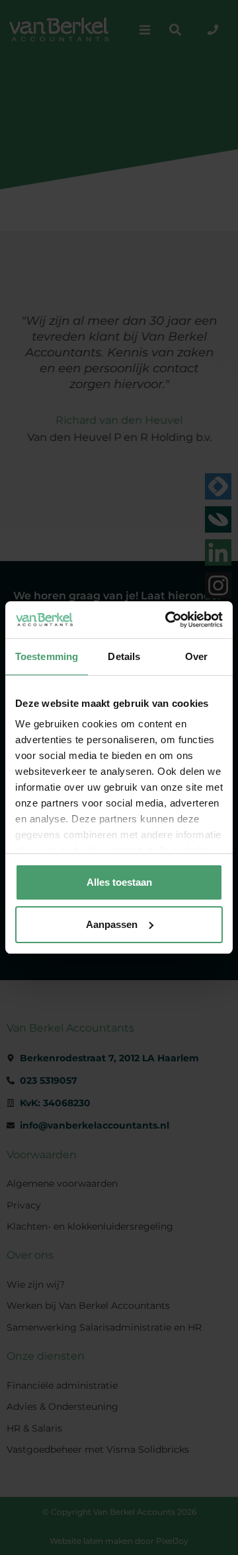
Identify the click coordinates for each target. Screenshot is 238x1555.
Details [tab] (124, 656)
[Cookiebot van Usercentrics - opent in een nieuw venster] (168, 619)
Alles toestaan (119, 882)
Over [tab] (196, 656)
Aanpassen (112, 924)
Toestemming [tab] (46, 656)
